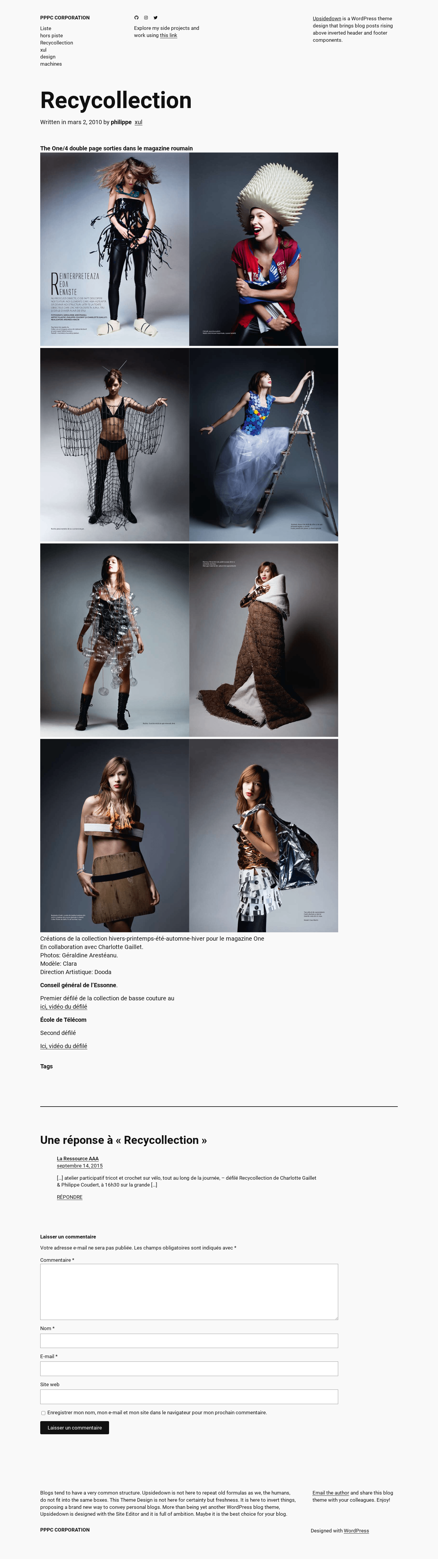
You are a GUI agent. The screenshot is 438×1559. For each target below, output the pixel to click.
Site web (50, 1384)
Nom (47, 1328)
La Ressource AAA (78, 1158)
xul (138, 122)
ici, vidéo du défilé (63, 1006)
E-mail (49, 1356)
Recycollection (116, 100)
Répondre (70, 1197)
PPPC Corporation (65, 18)
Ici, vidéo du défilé (63, 1046)
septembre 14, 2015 (80, 1166)
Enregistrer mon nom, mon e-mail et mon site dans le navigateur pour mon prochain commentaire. (157, 1412)
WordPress (356, 1531)
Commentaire (57, 1260)
